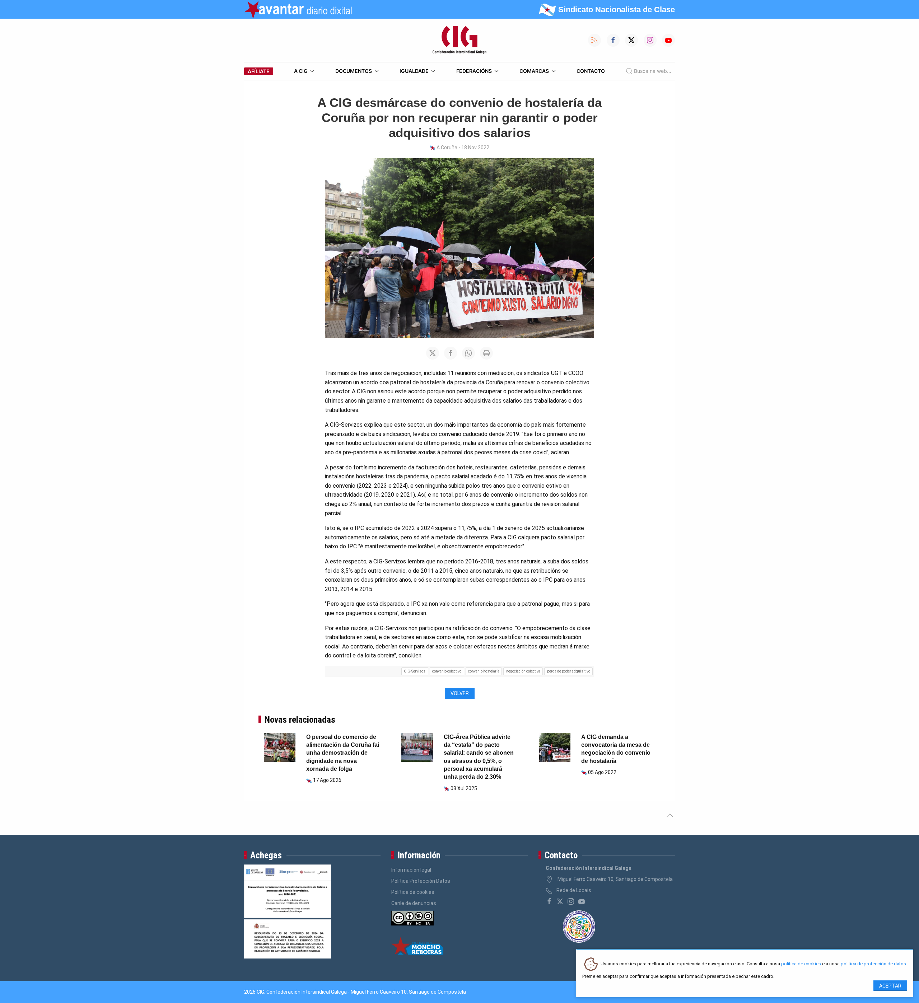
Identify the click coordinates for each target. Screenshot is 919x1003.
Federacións (474, 71)
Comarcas (534, 71)
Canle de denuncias (413, 903)
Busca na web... (652, 71)
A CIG (301, 71)
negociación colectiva (523, 671)
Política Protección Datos (420, 881)
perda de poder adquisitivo (568, 671)
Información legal (411, 870)
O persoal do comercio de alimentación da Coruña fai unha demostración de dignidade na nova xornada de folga (342, 753)
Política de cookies (412, 892)
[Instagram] (570, 901)
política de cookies (801, 964)
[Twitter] (560, 901)
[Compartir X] (432, 353)
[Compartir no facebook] (450, 353)
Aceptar (890, 986)
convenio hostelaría (483, 671)
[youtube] (581, 901)
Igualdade (414, 71)
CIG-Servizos (414, 671)
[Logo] (459, 40)
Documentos (353, 71)
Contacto (591, 71)
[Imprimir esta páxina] (486, 353)
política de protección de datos (873, 964)
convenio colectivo (446, 671)
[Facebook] (549, 901)
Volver (460, 693)
